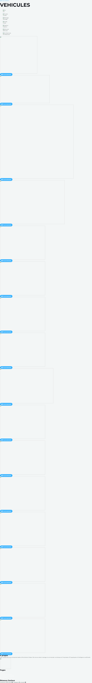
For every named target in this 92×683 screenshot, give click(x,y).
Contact (2, 678)
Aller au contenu (4, 0)
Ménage (5, 19)
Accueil (2, 672)
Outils (4, 23)
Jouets (5, 15)
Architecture (6, 34)
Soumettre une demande (7, 676)
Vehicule (5, 30)
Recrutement (3, 677)
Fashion (5, 27)
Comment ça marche (6, 674)
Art (4, 11)
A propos (2, 673)
